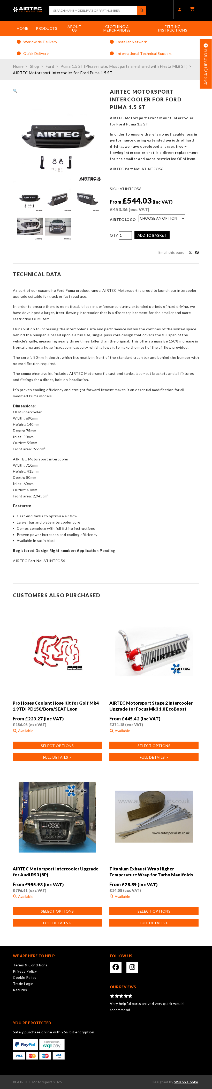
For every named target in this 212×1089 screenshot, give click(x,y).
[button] (15, 90)
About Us (74, 28)
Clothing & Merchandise (117, 28)
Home (22, 28)
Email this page (171, 252)
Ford (50, 66)
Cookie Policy (24, 977)
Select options (57, 745)
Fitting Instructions (172, 28)
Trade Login (23, 983)
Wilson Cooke (186, 1082)
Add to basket (152, 235)
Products (46, 28)
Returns (20, 990)
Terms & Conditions (30, 965)
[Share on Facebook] (197, 252)
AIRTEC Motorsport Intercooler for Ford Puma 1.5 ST (62, 72)
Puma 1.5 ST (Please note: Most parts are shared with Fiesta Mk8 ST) (124, 66)
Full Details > (57, 757)
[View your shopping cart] (192, 9)
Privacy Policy (25, 971)
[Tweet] (190, 252)
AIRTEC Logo (123, 219)
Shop (34, 66)
